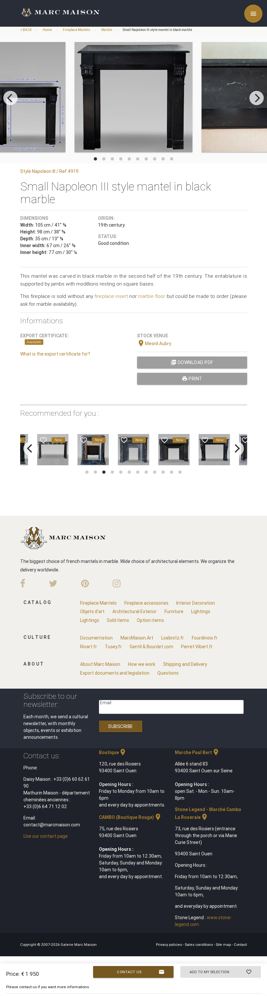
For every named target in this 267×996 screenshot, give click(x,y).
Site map (224, 944)
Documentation (96, 638)
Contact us (140, 972)
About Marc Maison (100, 664)
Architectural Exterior (134, 611)
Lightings (200, 611)
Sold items (118, 620)
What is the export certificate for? (55, 354)
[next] (256, 98)
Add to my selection (221, 972)
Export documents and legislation (114, 673)
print (192, 379)
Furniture (173, 611)
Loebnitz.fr (172, 638)
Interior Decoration (195, 603)
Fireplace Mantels (76, 30)
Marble (107, 30)
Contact (240, 944)
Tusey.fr (113, 647)
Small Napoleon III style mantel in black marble (157, 30)
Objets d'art (92, 611)
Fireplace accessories (146, 603)
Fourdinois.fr (205, 638)
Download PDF (192, 362)
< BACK (26, 30)
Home (47, 30)
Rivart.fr (88, 647)
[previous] (10, 98)
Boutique (113, 752)
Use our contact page (45, 836)
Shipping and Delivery (185, 664)
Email (105, 703)
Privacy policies (169, 944)
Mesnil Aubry (154, 343)
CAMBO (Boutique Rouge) (130, 817)
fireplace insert (111, 296)
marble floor (151, 296)
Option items (150, 620)
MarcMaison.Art (136, 638)
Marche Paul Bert (197, 752)
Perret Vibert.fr (197, 647)
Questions (167, 673)
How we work (141, 664)
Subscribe (120, 726)
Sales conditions (199, 944)
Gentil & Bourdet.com (151, 647)
